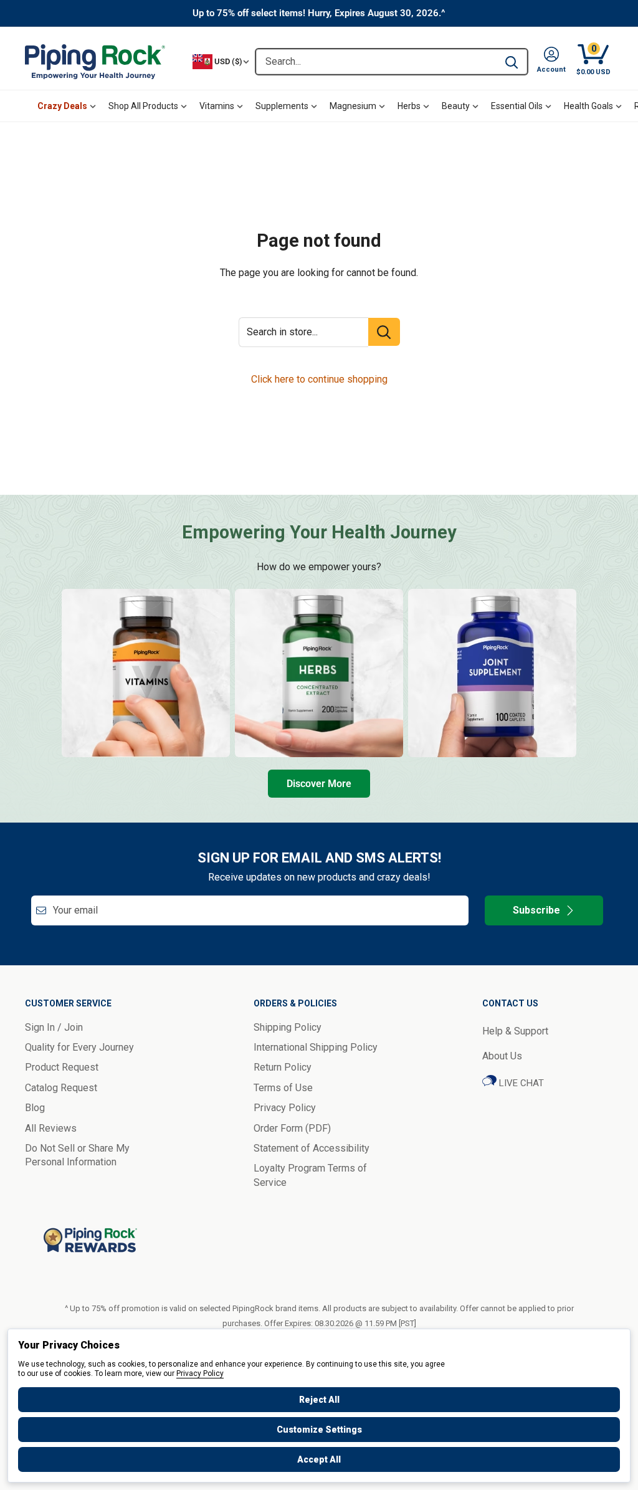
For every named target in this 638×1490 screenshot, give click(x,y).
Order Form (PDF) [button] (292, 1128)
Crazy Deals (62, 106)
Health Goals (588, 106)
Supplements (281, 106)
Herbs (409, 106)
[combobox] (376, 61)
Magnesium (353, 106)
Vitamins (216, 106)
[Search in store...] (384, 332)
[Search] (511, 61)
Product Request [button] (61, 1067)
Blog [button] (35, 1108)
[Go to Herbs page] (319, 673)
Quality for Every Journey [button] (79, 1047)
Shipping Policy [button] (287, 1027)
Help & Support (515, 1031)
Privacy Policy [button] (285, 1108)
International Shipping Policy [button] (316, 1047)
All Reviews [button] (51, 1128)
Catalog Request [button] (61, 1088)
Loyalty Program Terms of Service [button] (310, 1175)
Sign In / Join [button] (54, 1027)
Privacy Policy (200, 1373)
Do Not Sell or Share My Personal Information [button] (77, 1155)
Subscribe (536, 910)
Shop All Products (143, 106)
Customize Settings (319, 1430)
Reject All (319, 1400)
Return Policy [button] (283, 1067)
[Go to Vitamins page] (146, 673)
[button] (551, 62)
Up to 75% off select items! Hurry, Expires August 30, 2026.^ (319, 13)
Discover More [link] (319, 784)
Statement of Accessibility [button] (311, 1148)
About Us (502, 1056)
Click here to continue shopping (319, 379)
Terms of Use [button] (283, 1088)
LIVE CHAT (520, 1083)
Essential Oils (517, 106)
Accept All (319, 1459)
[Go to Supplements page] (492, 673)
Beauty (456, 106)
